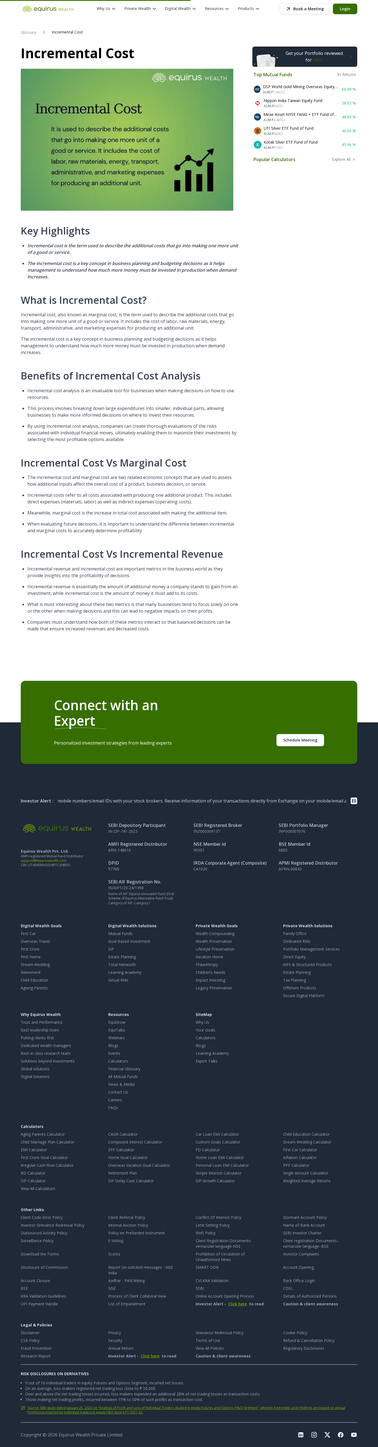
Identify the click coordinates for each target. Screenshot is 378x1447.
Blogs (113, 1045)
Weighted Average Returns (307, 1180)
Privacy (114, 1332)
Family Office (295, 933)
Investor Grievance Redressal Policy (52, 1225)
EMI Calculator (34, 1149)
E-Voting (115, 1240)
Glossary (28, 32)
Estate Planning (122, 956)
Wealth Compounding (215, 933)
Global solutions (35, 1068)
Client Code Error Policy (42, 1217)
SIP (111, 949)
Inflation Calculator (300, 1157)
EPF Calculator (121, 1149)
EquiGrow (116, 1022)
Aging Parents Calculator (43, 1134)
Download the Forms (40, 1254)
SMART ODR (207, 1267)
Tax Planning (294, 980)
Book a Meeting (308, 8)
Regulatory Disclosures (303, 1348)
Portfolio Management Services (311, 949)
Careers (115, 1099)
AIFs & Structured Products (307, 964)
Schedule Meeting (300, 740)
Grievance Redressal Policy (220, 1332)
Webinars (116, 1037)
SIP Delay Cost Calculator (131, 1180)
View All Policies (210, 1348)
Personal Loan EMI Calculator (222, 1165)
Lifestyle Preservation (215, 949)
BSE (24, 1288)
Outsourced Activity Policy (44, 1232)
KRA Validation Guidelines (43, 1296)
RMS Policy (206, 1232)
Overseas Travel (35, 941)
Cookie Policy (295, 1332)
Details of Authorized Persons (310, 1296)
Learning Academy (124, 972)
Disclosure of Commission (44, 1267)
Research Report (36, 1356)
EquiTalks (116, 1030)
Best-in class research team (46, 1053)
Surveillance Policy (37, 1240)
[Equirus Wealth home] (48, 9)
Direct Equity (294, 956)
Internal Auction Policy (128, 1225)
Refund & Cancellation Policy (309, 1340)
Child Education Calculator (306, 1134)
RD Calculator (33, 1173)
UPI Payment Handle (39, 1303)
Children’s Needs (210, 972)
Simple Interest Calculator (219, 1173)
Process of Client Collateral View (137, 1296)
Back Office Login (299, 1280)
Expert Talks (207, 1061)
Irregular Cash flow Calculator (47, 1165)
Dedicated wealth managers (46, 1045)
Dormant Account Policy (305, 1217)
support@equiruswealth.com (43, 860)
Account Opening (298, 1267)
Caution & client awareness (310, 1303)
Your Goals (205, 1030)
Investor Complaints (301, 1254)
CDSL (288, 1288)
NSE (112, 1288)
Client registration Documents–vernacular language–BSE (311, 1243)
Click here (237, 1303)
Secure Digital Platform (304, 995)
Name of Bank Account (304, 1225)
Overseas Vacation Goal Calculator (139, 1165)
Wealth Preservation (214, 941)
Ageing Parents (34, 987)
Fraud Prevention (36, 1348)
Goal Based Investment (129, 941)
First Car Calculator (300, 1149)
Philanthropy (207, 964)
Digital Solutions (35, 1076)
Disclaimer (30, 1332)
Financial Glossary (124, 1068)
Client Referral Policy (126, 1217)
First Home (31, 956)
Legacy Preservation (214, 987)
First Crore (30, 949)
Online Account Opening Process (225, 1296)
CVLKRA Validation (212, 1280)
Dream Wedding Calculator (307, 1142)
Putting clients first (37, 1037)
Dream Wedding (35, 964)
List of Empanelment (127, 1303)
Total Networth (122, 964)
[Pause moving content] (354, 801)
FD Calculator (208, 1149)
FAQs (113, 1107)
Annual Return (120, 1348)
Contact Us (118, 1092)
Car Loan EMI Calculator (217, 1134)
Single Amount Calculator (305, 1173)
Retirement (31, 972)
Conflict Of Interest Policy (218, 1217)
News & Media (121, 1084)
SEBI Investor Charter (302, 1232)
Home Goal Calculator (128, 1157)
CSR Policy (30, 1340)
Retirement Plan (122, 1173)
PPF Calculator (296, 1165)
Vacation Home (209, 956)
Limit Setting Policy (213, 1225)
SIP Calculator (33, 1180)
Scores (114, 1254)
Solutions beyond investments (48, 1061)
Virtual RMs (118, 980)
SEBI (200, 1288)
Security (115, 1340)
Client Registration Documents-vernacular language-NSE (224, 1243)
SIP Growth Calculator (215, 1180)
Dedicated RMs (296, 941)
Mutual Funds (120, 933)
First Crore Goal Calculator (44, 1157)
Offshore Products (299, 987)
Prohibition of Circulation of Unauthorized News (220, 1256)
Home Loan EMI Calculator (220, 1157)
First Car (28, 933)
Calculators (118, 1061)
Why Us (202, 1022)
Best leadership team (40, 1030)
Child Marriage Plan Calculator (47, 1142)
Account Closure (35, 1280)
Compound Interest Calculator (135, 1142)
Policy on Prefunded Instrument (136, 1232)
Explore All (341, 159)
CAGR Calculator (123, 1134)
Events (114, 1053)
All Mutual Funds (123, 1076)
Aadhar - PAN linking (126, 1280)
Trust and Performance (42, 1022)
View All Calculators (38, 1188)
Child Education (34, 980)
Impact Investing (210, 980)
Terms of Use (208, 1340)
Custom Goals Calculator (218, 1142)
